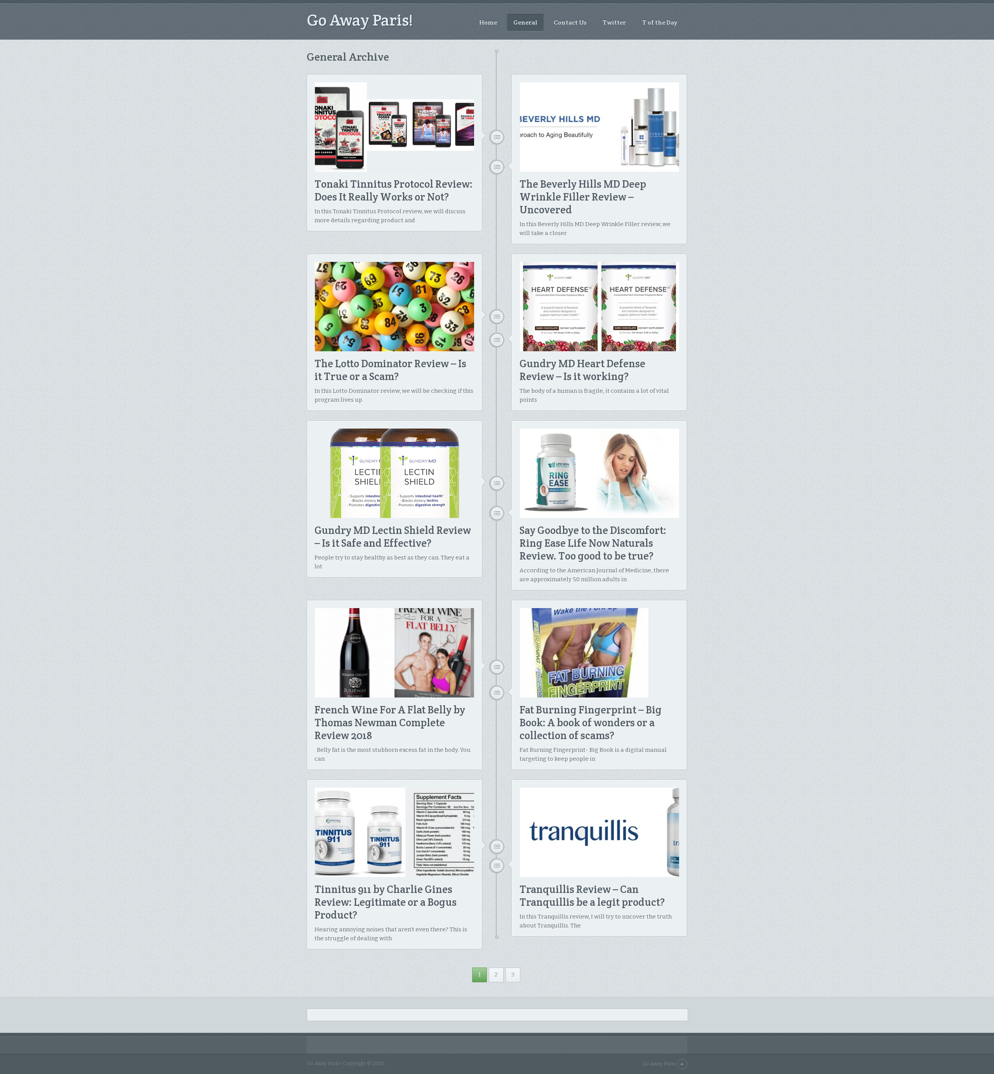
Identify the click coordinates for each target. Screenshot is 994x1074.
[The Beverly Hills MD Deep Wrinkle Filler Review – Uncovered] (599, 127)
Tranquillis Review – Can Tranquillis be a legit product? (592, 895)
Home (488, 22)
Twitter (614, 22)
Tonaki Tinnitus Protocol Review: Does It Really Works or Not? (394, 190)
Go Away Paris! (360, 19)
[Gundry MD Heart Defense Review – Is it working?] (599, 306)
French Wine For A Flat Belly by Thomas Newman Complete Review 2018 (390, 722)
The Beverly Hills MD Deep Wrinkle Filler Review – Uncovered (583, 196)
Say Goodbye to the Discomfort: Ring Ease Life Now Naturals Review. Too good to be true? (593, 543)
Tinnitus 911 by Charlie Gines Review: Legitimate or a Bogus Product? (386, 902)
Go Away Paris (659, 1064)
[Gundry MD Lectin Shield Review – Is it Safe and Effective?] (394, 473)
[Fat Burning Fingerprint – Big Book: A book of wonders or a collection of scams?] (599, 652)
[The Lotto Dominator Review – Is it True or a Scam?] (394, 306)
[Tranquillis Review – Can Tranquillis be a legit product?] (599, 832)
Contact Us (570, 22)
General (525, 22)
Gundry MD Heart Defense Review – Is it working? (582, 370)
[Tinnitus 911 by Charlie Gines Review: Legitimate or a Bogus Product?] (394, 832)
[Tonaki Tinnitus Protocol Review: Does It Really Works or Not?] (394, 127)
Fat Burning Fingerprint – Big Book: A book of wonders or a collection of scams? (591, 722)
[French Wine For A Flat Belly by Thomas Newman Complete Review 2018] (394, 652)
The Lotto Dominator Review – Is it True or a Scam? (390, 370)
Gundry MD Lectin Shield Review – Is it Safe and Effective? (393, 536)
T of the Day (659, 22)
